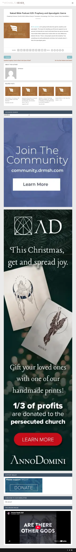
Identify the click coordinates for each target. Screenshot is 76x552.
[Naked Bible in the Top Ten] (63, 91)
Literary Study (58, 16)
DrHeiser (14, 16)
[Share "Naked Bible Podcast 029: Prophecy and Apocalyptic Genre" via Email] (42, 50)
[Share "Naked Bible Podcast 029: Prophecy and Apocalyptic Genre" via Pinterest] (30, 50)
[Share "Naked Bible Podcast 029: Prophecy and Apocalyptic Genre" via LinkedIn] (33, 50)
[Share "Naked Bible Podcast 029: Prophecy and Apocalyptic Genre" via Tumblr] (27, 50)
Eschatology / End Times (47, 16)
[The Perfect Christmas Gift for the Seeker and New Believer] (12, 91)
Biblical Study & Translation (33, 16)
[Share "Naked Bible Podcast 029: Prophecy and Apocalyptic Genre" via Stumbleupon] (39, 50)
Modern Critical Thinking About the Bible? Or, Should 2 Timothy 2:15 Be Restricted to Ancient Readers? (46, 100)
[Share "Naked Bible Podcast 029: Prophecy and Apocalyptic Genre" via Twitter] (21, 50)
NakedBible (65, 16)
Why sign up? (8, 501)
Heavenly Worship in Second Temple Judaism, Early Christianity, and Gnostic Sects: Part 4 (29, 100)
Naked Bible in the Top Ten (62, 98)
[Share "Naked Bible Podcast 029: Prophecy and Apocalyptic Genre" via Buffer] (36, 50)
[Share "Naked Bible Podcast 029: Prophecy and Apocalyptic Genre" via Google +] (24, 50)
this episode (35, 26)
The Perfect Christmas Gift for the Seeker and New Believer (12, 99)
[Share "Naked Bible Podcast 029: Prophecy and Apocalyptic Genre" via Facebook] (18, 50)
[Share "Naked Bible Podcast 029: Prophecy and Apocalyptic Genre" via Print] (45, 50)
